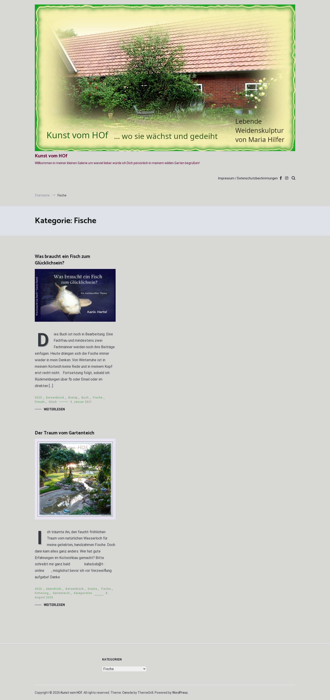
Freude (40, 401)
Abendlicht (54, 588)
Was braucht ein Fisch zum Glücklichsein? (62, 260)
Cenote (127, 692)
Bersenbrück (55, 397)
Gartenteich (61, 593)
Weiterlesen (54, 409)
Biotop (72, 397)
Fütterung (42, 593)
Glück (53, 401)
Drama (92, 588)
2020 (38, 397)
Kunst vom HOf (51, 156)
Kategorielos (83, 593)
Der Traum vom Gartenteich (64, 433)
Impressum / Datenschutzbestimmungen (248, 178)
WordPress (180, 692)
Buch (85, 397)
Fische (98, 397)
